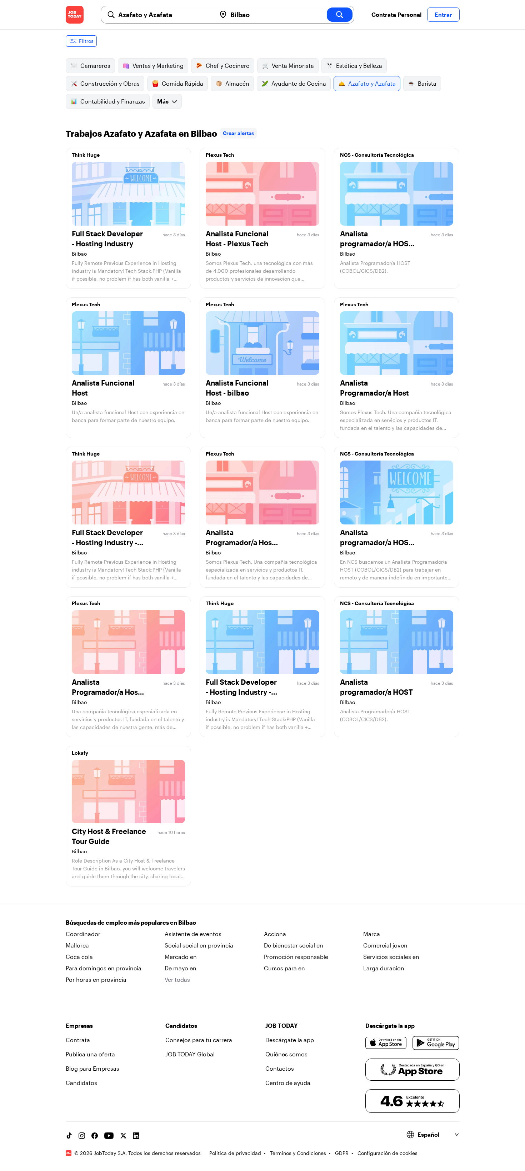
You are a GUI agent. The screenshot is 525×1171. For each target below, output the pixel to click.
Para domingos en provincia (103, 968)
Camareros (95, 65)
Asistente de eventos (193, 933)
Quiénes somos (286, 1054)
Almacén (237, 83)
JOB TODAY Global (190, 1054)
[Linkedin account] (136, 1135)
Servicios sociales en (391, 956)
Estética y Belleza (359, 65)
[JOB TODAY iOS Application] (386, 1043)
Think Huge (86, 155)
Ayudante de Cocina (298, 83)
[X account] (123, 1135)
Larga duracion (383, 968)
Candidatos (81, 1082)
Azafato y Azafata (372, 83)
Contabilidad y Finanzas (112, 101)
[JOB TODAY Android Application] (435, 1043)
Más (163, 101)
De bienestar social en (293, 945)
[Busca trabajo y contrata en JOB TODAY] (75, 15)
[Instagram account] (82, 1135)
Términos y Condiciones (298, 1153)
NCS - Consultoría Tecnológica (377, 155)
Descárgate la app (289, 1039)
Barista (427, 83)
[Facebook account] (94, 1135)
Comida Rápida (182, 83)
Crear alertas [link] (238, 133)
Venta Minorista (293, 65)
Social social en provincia (199, 945)
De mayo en (180, 968)
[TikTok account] (69, 1135)
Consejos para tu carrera (198, 1039)
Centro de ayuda (287, 1082)
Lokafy (80, 753)
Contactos (279, 1068)
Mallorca (77, 945)
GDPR (342, 1153)
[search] (339, 14)
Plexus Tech (220, 155)
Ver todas (177, 979)
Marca (371, 933)
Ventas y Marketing (158, 65)
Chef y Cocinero (228, 65)
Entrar (443, 14)
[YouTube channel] (109, 1135)
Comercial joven (385, 945)
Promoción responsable (296, 956)
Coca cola (79, 956)
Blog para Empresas (92, 1068)
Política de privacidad (235, 1153)
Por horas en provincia (96, 979)
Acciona (275, 933)
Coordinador (83, 933)
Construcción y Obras (110, 83)
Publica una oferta (90, 1054)
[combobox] (164, 15)
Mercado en (181, 956)
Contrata (78, 1039)
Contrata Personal (396, 14)
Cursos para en (284, 968)
